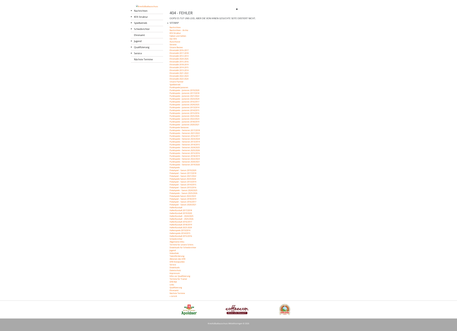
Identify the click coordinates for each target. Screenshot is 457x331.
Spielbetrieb (140, 23)
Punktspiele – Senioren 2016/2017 (185, 136)
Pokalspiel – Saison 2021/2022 (183, 176)
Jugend (138, 41)
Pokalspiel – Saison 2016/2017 (183, 201)
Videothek (174, 253)
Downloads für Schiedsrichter (183, 247)
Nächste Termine (143, 59)
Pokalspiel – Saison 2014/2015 (183, 184)
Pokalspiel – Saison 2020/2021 (183, 204)
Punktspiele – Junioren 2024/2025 (184, 104)
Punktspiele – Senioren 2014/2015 (185, 144)
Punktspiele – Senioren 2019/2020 (185, 164)
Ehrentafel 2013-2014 (179, 70)
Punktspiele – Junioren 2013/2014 (184, 107)
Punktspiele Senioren (179, 127)
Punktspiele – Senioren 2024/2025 (185, 147)
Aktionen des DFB (177, 259)
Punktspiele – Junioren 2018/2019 (184, 121)
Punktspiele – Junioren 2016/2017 (184, 101)
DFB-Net (173, 281)
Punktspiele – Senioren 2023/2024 (185, 139)
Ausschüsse (175, 41)
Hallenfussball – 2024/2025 (181, 216)
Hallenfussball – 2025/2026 (181, 219)
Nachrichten (140, 10)
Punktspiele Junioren (179, 87)
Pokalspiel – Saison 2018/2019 (183, 199)
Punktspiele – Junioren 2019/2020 (184, 90)
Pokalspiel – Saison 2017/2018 (183, 173)
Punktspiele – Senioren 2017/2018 (185, 130)
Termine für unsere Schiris (181, 244)
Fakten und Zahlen (178, 36)
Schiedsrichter (142, 29)
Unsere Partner (177, 81)
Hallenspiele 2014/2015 (180, 233)
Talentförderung (177, 256)
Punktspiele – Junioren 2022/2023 (184, 119)
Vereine (173, 44)
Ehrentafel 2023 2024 (179, 79)
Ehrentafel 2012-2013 (179, 56)
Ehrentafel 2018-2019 (179, 64)
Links (172, 284)
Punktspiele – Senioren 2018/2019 (185, 156)
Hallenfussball (176, 207)
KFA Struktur (141, 16)
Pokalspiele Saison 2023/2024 (183, 179)
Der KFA (173, 39)
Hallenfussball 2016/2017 (181, 221)
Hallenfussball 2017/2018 (181, 210)
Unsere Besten (176, 47)
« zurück (173, 296)
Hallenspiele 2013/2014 (180, 230)
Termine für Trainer (178, 279)
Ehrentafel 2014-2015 (179, 67)
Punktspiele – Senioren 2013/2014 (185, 141)
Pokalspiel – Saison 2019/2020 (183, 170)
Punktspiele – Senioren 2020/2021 (185, 161)
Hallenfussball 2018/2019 (181, 224)
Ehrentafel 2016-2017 (179, 50)
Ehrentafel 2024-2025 (179, 59)
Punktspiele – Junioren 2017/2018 (184, 93)
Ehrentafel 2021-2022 (179, 73)
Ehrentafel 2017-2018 (179, 53)
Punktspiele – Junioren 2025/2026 (184, 116)
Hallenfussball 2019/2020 (181, 213)
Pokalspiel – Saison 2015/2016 (183, 187)
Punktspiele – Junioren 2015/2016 (184, 113)
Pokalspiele (175, 167)
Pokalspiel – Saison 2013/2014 (183, 181)
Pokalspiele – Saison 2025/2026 (183, 193)
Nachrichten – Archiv (179, 30)
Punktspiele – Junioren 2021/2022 (184, 96)
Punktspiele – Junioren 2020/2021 (184, 124)
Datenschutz (175, 270)
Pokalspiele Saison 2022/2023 (183, 196)
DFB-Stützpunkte (177, 261)
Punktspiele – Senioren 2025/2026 (185, 150)
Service (138, 53)
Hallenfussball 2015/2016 (181, 236)
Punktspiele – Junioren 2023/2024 (184, 99)
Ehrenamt (139, 35)
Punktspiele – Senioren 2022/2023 (185, 159)
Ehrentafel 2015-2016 (179, 61)
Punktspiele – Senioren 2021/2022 (185, 133)
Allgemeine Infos (177, 241)
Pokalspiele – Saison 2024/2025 (183, 190)
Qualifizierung (141, 47)
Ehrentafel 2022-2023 (179, 76)
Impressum (175, 273)
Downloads (175, 267)
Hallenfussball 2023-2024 (181, 227)
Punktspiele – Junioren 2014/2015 (184, 110)
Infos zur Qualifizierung (180, 276)
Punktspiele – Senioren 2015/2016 (185, 153)
